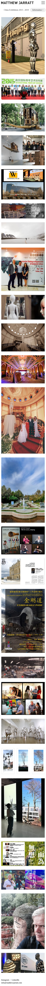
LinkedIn (15, 980)
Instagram (5, 980)
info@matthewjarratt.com (11, 983)
